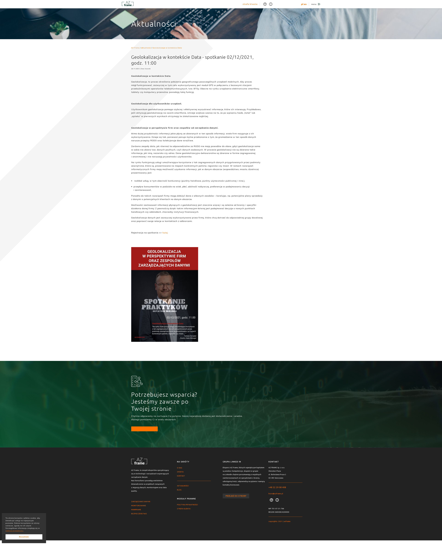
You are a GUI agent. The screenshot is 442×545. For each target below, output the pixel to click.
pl (302, 4)
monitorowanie (138, 506)
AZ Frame (135, 48)
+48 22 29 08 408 (277, 487)
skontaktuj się (144, 429)
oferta (180, 472)
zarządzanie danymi (140, 501)
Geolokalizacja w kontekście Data (167, 48)
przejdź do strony (236, 496)
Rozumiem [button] (24, 537)
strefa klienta (250, 4)
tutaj (165, 232)
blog (179, 490)
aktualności (183, 486)
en (305, 4)
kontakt (181, 476)
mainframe (136, 510)
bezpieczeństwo (139, 514)
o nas (179, 468)
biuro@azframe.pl (276, 494)
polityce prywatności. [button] (15, 531)
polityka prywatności (187, 505)
